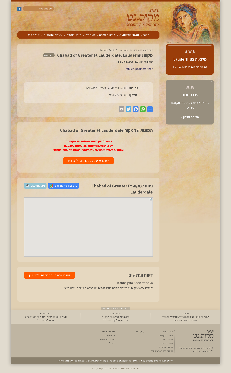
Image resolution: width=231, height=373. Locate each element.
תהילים (115, 368)
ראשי (146, 35)
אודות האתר (109, 335)
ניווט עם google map (66, 185)
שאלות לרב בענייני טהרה (162, 351)
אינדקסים (168, 331)
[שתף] (149, 109)
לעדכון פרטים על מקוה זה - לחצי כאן (88, 161)
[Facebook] (134, 109)
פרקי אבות (96, 368)
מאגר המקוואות (129, 35)
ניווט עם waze (38, 185)
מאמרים (90, 35)
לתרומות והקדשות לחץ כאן (115, 308)
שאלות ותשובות (53, 35)
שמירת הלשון (106, 368)
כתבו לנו (111, 343)
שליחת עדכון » (190, 117)
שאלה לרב (34, 35)
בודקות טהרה (107, 35)
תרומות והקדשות (107, 339)
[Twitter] (127, 109)
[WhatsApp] (142, 109)
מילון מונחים (73, 35)
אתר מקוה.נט (108, 331)
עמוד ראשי (148, 50)
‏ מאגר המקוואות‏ (136, 50)
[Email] (120, 109)
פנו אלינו (73, 360)
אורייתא (122, 368)
